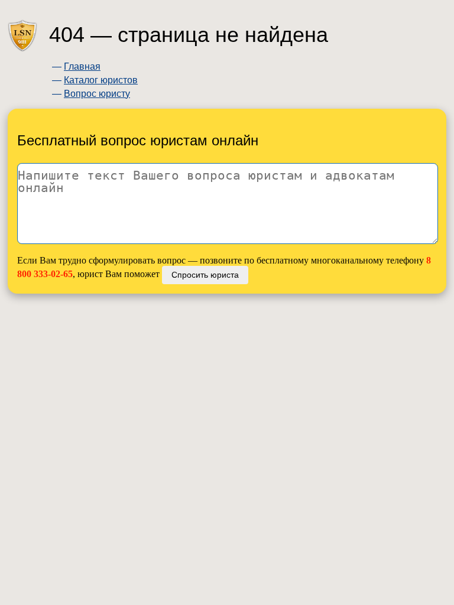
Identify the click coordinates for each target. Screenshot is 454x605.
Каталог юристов (101, 80)
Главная (82, 66)
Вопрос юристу (97, 94)
